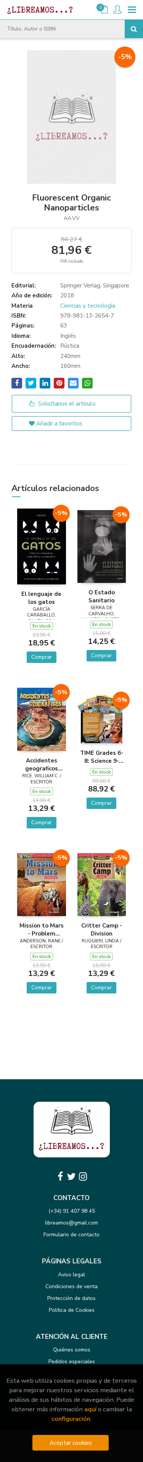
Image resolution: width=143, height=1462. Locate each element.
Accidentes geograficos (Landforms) (41, 764)
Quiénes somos (71, 1349)
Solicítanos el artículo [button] (66, 404)
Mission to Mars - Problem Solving (41, 929)
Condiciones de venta (71, 1286)
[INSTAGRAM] (83, 1176)
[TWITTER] (71, 1176)
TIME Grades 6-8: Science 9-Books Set (101, 756)
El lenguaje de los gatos (41, 597)
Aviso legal (71, 1274)
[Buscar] (134, 29)
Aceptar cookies (71, 1443)
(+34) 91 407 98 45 (71, 1211)
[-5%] (41, 546)
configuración (70, 1418)
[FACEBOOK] (60, 1176)
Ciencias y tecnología (87, 306)
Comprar (41, 657)
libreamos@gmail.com (71, 1222)
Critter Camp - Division (101, 929)
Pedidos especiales (71, 1361)
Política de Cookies (72, 1310)
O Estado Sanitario (101, 596)
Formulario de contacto (71, 1234)
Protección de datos (71, 1298)
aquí (90, 1409)
